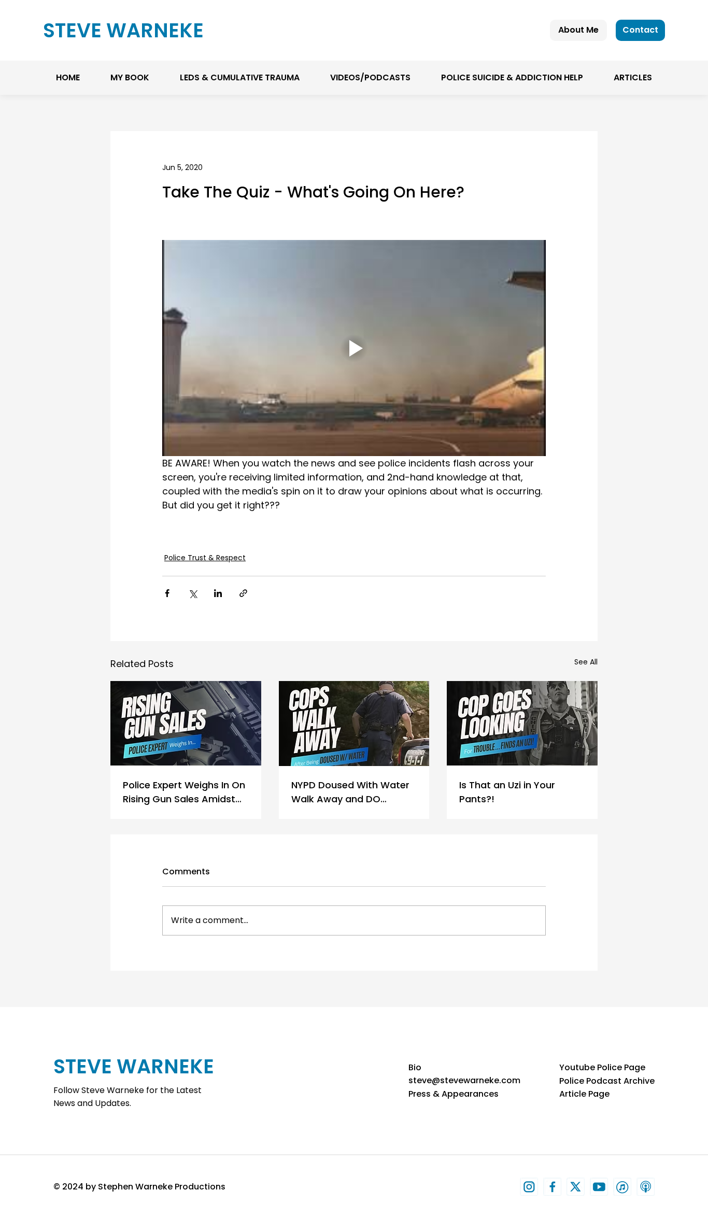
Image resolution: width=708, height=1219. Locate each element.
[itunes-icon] (622, 1187)
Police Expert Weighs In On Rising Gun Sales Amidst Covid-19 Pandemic (184, 792)
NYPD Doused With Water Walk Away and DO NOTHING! (350, 792)
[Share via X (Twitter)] (192, 593)
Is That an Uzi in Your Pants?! (507, 791)
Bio (414, 1067)
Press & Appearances (453, 1094)
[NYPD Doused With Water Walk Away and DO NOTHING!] (354, 723)
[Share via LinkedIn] (218, 593)
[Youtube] (599, 1187)
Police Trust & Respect (205, 557)
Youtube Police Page (602, 1067)
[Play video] (354, 348)
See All (586, 662)
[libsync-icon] (645, 1187)
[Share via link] (243, 593)
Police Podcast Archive (607, 1081)
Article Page (584, 1094)
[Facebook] (552, 1187)
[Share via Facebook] (167, 593)
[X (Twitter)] (576, 1187)
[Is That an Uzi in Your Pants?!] (522, 723)
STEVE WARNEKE (123, 30)
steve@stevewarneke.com (464, 1080)
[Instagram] (529, 1187)
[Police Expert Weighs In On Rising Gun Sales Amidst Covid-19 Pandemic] (185, 723)
